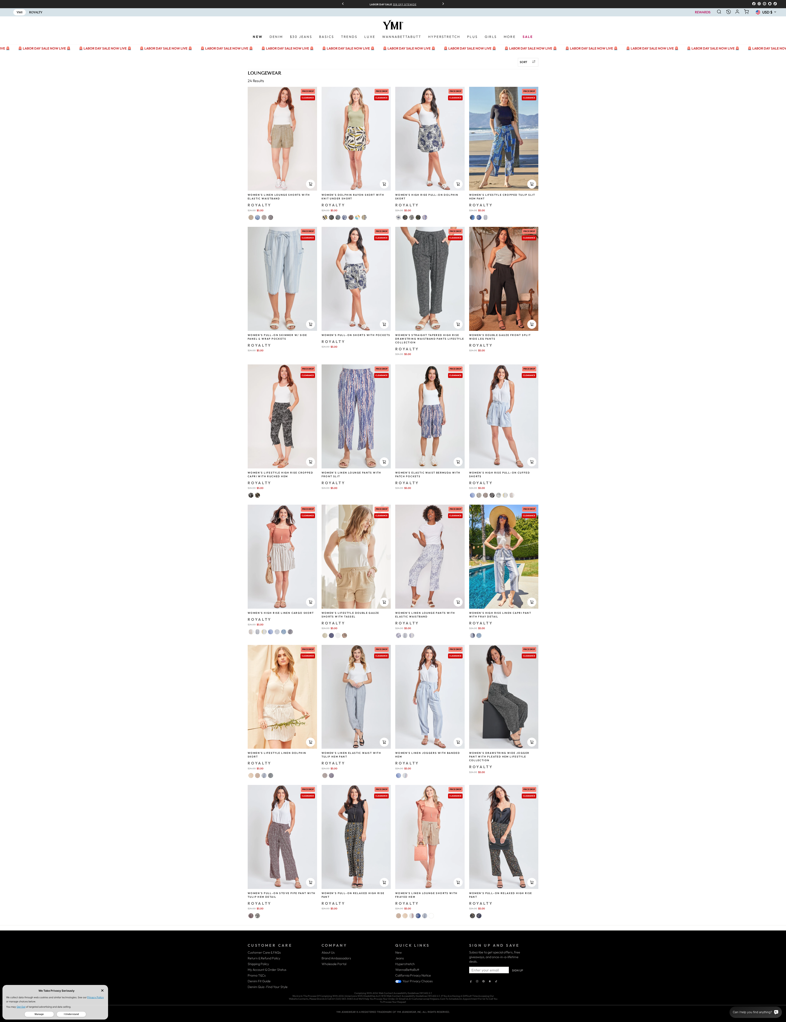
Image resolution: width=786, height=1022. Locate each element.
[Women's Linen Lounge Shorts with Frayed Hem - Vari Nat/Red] (411, 915)
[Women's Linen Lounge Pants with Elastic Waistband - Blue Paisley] (398, 635)
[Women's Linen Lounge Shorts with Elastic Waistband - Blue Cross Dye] (257, 217)
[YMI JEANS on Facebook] (470, 981)
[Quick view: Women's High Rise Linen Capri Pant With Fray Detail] (531, 602)
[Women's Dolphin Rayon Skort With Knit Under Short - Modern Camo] (357, 217)
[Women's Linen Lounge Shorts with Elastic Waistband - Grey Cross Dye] (264, 217)
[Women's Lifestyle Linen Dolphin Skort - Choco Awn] (250, 775)
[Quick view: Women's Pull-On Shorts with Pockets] (384, 324)
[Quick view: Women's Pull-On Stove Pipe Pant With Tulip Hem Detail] (310, 882)
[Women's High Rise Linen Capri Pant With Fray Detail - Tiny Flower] (479, 635)
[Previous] (344, 4)
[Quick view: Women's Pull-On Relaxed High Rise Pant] (384, 882)
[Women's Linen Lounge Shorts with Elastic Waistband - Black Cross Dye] (270, 217)
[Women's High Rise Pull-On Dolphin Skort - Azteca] (405, 217)
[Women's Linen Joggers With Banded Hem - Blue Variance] (398, 775)
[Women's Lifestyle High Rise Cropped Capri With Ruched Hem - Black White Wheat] (250, 495)
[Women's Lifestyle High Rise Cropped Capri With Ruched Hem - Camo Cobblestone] (257, 495)
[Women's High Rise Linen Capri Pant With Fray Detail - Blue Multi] (472, 635)
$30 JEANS (301, 37)
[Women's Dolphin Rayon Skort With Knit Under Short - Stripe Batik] (331, 217)
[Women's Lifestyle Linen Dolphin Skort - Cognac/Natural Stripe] (257, 775)
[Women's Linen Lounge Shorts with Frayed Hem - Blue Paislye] (431, 915)
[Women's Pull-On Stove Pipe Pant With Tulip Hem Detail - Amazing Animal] (257, 915)
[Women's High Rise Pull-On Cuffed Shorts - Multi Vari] (498, 495)
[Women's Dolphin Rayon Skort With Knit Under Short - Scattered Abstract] (324, 217)
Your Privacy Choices (417, 981)
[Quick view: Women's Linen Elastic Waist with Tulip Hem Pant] (384, 742)
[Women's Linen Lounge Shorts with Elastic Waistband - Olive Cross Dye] (250, 217)
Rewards (702, 12)
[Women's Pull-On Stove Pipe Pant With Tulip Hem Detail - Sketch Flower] (250, 915)
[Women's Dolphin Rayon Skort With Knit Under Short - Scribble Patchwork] (337, 217)
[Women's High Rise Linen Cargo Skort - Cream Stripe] (257, 631)
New (398, 952)
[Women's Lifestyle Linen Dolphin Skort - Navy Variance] (264, 775)
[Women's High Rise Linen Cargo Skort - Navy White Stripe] (277, 631)
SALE (528, 37)
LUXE (369, 37)
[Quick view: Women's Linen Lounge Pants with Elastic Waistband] (458, 602)
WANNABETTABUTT (401, 37)
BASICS (326, 37)
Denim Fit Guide (259, 981)
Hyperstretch (405, 964)
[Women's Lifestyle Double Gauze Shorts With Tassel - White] (337, 635)
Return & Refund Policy (264, 958)
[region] (393, 4)
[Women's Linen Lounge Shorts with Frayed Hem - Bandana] (418, 915)
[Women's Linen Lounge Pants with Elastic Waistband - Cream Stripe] (405, 635)
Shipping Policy (258, 964)
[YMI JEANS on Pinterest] (483, 981)
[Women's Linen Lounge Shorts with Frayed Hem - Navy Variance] (424, 915)
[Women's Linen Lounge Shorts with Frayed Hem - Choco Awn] (405, 915)
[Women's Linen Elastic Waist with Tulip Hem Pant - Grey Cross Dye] (324, 775)
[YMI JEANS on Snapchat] (489, 981)
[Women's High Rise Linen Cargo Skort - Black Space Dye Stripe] (290, 631)
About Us (328, 952)
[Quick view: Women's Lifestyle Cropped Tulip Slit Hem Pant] (531, 184)
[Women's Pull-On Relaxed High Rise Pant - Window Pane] (479, 915)
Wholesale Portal (334, 964)
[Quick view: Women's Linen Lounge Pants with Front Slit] (384, 461)
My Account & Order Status (267, 970)
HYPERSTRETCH (444, 37)
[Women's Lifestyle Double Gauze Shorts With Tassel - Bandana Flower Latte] (344, 635)
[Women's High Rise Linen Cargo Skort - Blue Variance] (270, 631)
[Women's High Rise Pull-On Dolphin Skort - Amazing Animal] (411, 217)
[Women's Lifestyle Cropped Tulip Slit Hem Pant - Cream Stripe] (485, 217)
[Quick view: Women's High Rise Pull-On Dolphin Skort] (458, 184)
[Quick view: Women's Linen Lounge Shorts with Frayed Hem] (458, 882)
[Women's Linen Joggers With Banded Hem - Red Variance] (405, 775)
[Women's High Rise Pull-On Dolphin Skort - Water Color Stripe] (424, 217)
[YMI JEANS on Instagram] (477, 981)
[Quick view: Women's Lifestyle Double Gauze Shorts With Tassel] (384, 602)
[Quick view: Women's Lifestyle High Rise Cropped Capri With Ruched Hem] (310, 461)
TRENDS (349, 37)
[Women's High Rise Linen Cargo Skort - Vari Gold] (264, 631)
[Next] (441, 4)
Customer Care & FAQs (264, 952)
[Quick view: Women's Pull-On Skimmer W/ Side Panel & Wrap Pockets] (310, 324)
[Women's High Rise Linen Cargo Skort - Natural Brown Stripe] (250, 631)
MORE (510, 37)
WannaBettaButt (407, 970)
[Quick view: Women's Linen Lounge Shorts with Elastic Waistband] (310, 184)
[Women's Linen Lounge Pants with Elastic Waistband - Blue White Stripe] (411, 635)
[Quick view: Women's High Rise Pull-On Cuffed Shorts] (531, 461)
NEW (258, 37)
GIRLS (491, 37)
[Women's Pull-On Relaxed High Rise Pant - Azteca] (472, 915)
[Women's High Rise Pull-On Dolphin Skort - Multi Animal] (418, 217)
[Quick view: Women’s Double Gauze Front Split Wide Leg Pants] (531, 324)
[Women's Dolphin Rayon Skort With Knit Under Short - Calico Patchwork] (364, 217)
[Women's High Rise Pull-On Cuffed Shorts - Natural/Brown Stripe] (511, 495)
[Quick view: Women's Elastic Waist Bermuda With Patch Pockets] (458, 461)
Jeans (399, 958)
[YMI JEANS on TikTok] (496, 981)
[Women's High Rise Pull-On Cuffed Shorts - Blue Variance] (472, 495)
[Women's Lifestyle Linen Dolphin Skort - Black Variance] (270, 775)
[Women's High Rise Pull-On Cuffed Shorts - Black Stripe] (492, 495)
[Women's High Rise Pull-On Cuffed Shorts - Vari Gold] (505, 495)
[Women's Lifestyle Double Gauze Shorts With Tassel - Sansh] (324, 635)
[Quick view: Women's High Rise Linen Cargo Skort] (310, 602)
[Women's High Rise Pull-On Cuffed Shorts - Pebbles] (485, 495)
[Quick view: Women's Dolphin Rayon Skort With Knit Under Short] (384, 184)
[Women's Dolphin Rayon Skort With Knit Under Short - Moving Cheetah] (351, 217)
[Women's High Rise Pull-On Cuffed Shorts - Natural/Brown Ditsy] (479, 495)
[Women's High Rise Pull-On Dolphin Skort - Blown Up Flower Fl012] (398, 217)
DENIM (276, 37)
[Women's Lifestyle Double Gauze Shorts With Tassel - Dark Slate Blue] (331, 635)
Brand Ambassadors (336, 958)
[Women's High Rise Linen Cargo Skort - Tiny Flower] (283, 631)
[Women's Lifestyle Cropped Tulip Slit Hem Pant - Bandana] (479, 217)
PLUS (472, 37)
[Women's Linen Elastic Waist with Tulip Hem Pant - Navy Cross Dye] (331, 775)
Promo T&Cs (257, 975)
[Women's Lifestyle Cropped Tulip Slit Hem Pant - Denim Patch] (472, 217)
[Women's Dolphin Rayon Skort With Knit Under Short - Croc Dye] (344, 217)
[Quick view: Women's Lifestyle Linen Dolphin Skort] (310, 742)
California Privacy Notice (413, 975)
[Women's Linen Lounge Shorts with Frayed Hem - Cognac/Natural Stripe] (398, 915)
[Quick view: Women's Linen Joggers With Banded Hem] (458, 742)
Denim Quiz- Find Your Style (268, 987)
